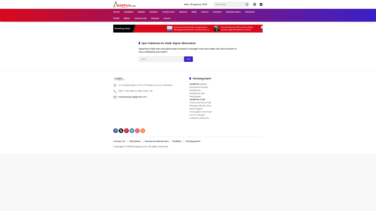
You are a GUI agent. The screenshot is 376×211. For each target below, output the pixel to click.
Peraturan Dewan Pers (157, 141)
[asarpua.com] (124, 4)
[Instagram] (137, 130)
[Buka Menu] (261, 4)
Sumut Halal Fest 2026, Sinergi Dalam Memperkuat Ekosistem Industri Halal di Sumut (184, 28)
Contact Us (119, 141)
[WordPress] (132, 130)
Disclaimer (135, 141)
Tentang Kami (192, 141)
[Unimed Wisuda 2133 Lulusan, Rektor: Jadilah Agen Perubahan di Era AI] (210, 28)
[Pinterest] (126, 130)
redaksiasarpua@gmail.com (132, 96)
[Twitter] (121, 130)
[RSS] (142, 130)
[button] (247, 4)
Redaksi (177, 141)
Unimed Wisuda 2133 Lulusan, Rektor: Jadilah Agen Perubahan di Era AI (230, 28)
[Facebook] (115, 130)
